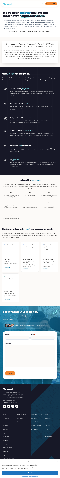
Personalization (35, 422)
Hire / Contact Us (49, 436)
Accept (30, 473)
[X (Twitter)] (8, 406)
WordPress (6, 418)
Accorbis (5, 429)
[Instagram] (16, 406)
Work (46, 422)
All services (6, 436)
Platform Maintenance (36, 425)
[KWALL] (7, 4)
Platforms (5, 425)
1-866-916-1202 (6, 402)
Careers (47, 433)
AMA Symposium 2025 (8, 444)
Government (20, 418)
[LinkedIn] (4, 406)
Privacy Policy (25, 476)
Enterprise (19, 422)
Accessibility (34, 418)
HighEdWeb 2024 (7, 455)
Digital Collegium (7, 447)
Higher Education (21, 414)
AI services (6, 422)
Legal (36, 476)
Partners (47, 429)
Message (8, 343)
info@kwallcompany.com (9, 400)
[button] (57, 461)
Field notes (47, 425)
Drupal (4, 414)
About (46, 414)
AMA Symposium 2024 (8, 458)
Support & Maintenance (9, 433)
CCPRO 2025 (6, 451)
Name (7, 334)
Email (32, 334)
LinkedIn (7, 267)
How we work (48, 418)
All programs (34, 429)
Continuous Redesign (36, 414)
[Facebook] (12, 406)
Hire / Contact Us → (51, 3)
